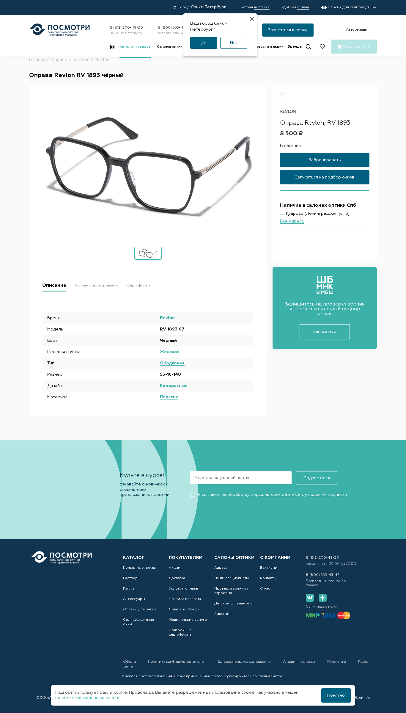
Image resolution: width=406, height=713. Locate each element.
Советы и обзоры (184, 609)
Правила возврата (185, 599)
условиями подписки (326, 495)
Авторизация (357, 30)
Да (204, 43)
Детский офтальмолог (234, 603)
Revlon (167, 318)
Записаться (324, 332)
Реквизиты (337, 662)
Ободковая (172, 363)
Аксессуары (134, 599)
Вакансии (268, 568)
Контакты (268, 578)
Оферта (130, 662)
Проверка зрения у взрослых (231, 591)
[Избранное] (322, 46)
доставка (262, 7)
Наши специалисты (231, 578)
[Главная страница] (59, 29)
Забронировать (325, 160)
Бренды (295, 46)
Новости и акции (268, 46)
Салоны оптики (171, 46)
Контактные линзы (139, 568)
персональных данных (274, 495)
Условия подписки (299, 662)
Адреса (220, 568)
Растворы (131, 578)
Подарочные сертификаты (180, 633)
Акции (174, 568)
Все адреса (292, 222)
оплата (303, 7)
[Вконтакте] (310, 598)
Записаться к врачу (288, 30)
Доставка (177, 578)
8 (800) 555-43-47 (174, 27)
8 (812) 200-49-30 (126, 27)
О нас (265, 588)
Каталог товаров (135, 46)
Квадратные (174, 386)
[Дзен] (323, 598)
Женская (170, 352)
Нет (234, 43)
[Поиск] (308, 46)
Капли (128, 588)
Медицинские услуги (188, 620)
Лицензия (223, 614)
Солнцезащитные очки (138, 622)
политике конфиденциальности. (87, 698)
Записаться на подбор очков (324, 177)
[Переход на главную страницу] (61, 557)
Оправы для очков (140, 609)
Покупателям (185, 558)
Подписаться (316, 478)
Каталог (133, 558)
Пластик (169, 397)
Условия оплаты (183, 588)
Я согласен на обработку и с (272, 495)
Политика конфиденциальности (176, 662)
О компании (275, 558)
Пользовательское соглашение (243, 662)
